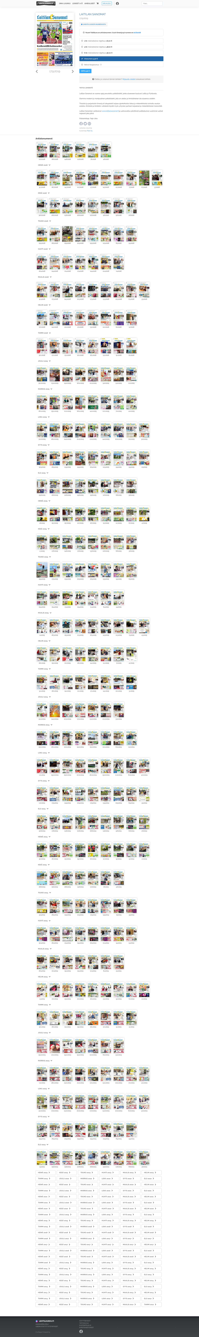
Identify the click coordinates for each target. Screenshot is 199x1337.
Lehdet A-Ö (77, 3)
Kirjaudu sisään (129, 79)
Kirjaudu (107, 3)
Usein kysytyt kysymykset (47, 1326)
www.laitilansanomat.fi (110, 111)
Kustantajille (85, 1325)
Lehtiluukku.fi (46, 1321)
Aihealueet (89, 3)
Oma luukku (64, 3)
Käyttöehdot (85, 1321)
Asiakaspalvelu (42, 1324)
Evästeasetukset (86, 1327)
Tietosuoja (84, 1323)
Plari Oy (89, 131)
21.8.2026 (137, 33)
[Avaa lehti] (42, 150)
